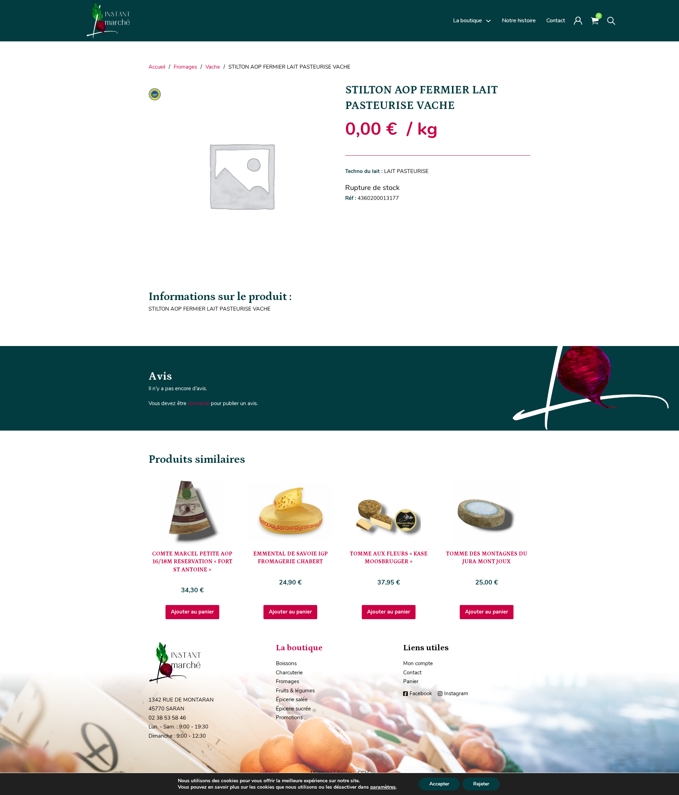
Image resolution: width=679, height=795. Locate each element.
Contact (555, 20)
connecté (198, 403)
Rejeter (481, 783)
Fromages (185, 66)
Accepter (439, 783)
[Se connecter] (578, 20)
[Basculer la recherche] (611, 21)
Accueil (157, 66)
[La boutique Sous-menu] (488, 21)
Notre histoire (519, 20)
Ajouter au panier (192, 611)
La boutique (467, 20)
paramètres (383, 787)
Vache (212, 66)
